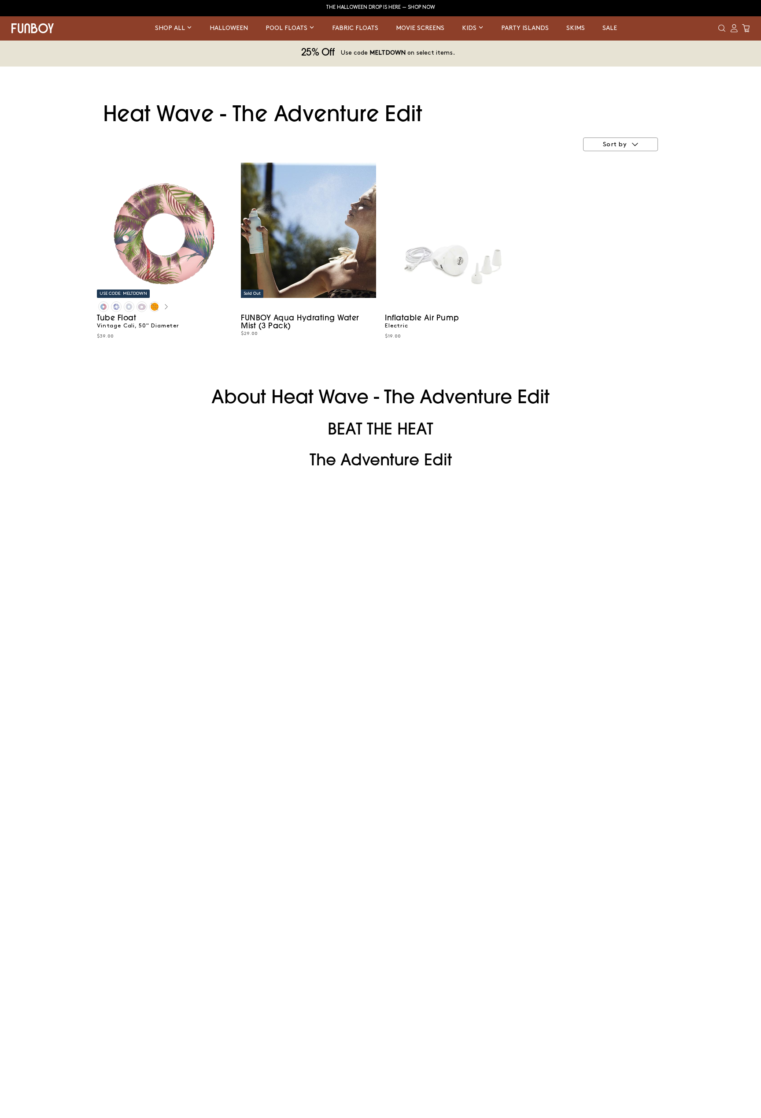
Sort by (615, 144)
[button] (721, 28)
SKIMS (575, 28)
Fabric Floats (355, 28)
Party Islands (525, 28)
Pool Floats (287, 28)
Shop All (171, 28)
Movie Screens (420, 28)
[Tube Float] (103, 306)
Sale (609, 28)
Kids (470, 28)
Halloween (229, 28)
